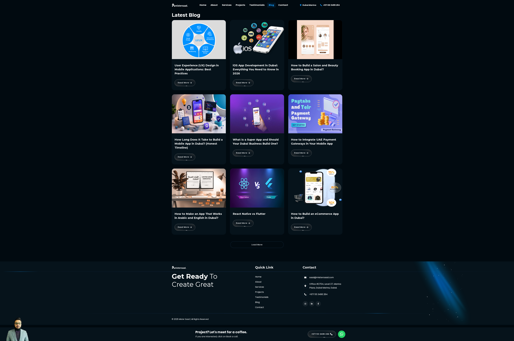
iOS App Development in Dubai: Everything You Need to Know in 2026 (256, 69)
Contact (283, 5)
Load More (257, 244)
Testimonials (256, 5)
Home (203, 5)
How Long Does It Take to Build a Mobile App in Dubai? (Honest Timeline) (199, 143)
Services (226, 5)
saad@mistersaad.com (321, 277)
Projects (240, 5)
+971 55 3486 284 (331, 5)
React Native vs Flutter (249, 213)
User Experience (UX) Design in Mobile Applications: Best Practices (197, 69)
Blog (271, 5)
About (214, 5)
